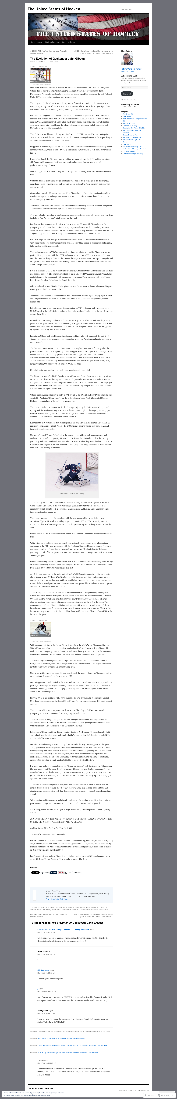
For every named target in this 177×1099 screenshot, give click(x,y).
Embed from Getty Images (39, 66)
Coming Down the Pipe (130, 135)
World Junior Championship (61, 909)
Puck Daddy (127, 144)
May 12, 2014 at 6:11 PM (46, 1013)
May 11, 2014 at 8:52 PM (46, 954)
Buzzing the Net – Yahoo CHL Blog (134, 128)
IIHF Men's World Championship (73, 907)
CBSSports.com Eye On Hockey (133, 153)
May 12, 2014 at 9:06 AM (46, 973)
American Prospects (55, 907)
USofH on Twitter (68, 42)
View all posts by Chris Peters (58, 899)
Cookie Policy (45, 1095)
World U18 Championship (81, 909)
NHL (98, 907)
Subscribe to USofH (129, 75)
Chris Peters (54, 62)
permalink (104, 909)
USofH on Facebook (52, 42)
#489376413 (35, 84)
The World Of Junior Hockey (132, 137)
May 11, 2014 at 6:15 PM (46, 932)
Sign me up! (127, 94)
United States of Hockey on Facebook (134, 149)
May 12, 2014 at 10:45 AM (46, 992)
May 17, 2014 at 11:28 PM (46, 1063)
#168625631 (35, 641)
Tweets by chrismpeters (128, 71)
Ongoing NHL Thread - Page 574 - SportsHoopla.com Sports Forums (62, 1038)
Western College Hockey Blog (132, 146)
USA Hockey (46, 909)
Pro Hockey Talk (128, 114)
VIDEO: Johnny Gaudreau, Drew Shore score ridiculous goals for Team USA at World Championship (93, 52)
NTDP (103, 907)
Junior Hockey (91, 907)
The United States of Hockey (54, 9)
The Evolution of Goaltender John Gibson (57, 58)
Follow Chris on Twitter (131, 68)
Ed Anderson (43, 969)
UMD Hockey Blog (129, 151)
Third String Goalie (129, 123)
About (39, 42)
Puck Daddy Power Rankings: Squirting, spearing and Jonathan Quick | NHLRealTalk (68, 1052)
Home (32, 42)
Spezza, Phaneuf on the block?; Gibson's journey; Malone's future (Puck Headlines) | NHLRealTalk (72, 1045)
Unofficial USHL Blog (130, 125)
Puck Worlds (127, 116)
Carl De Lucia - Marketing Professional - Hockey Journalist (63, 929)
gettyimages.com (45, 84)
